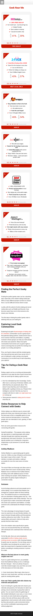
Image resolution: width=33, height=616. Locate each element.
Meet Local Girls (16, 87)
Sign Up (16, 127)
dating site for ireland (24, 397)
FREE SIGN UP (16, 46)
